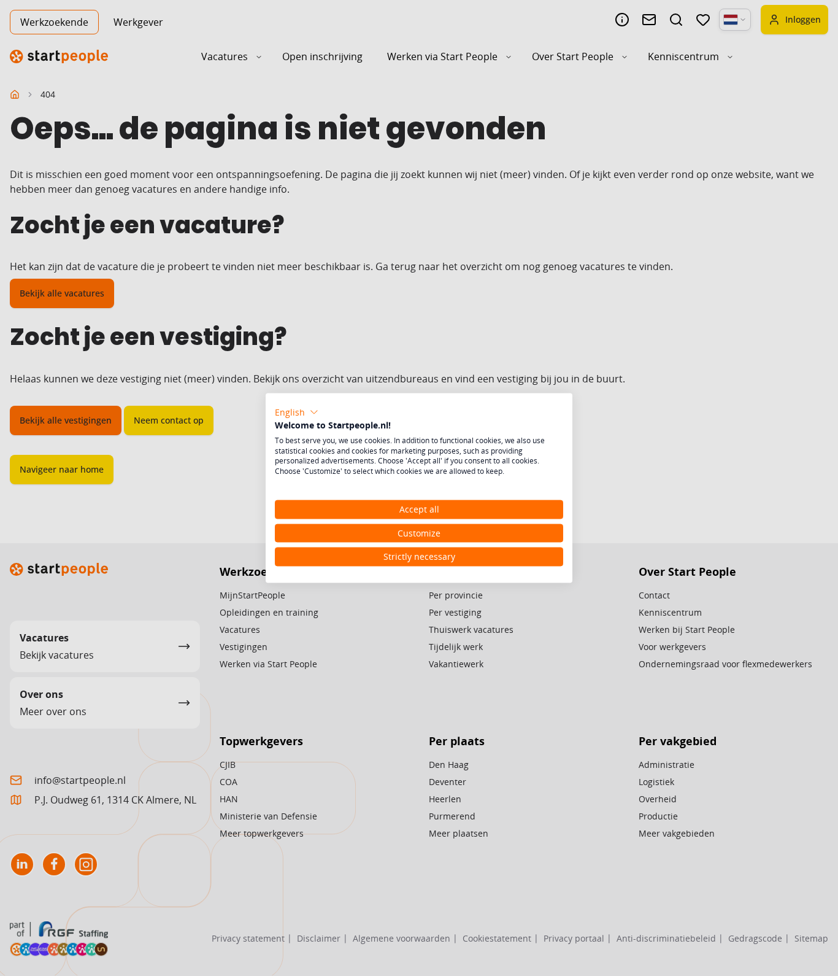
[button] (296, 412)
